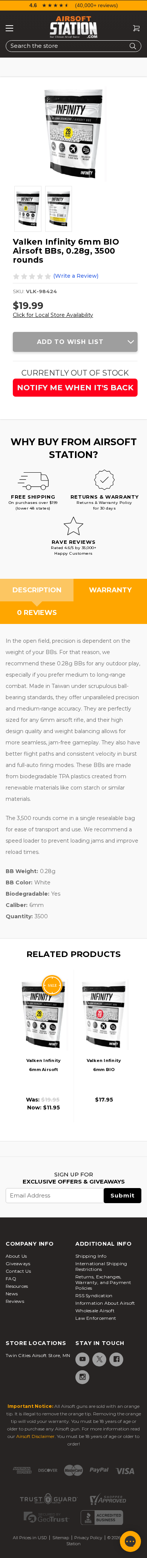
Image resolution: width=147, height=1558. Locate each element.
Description (36, 590)
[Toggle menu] (9, 28)
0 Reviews (37, 613)
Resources (17, 1286)
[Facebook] (116, 1359)
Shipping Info (90, 1256)
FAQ (11, 1278)
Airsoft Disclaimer (35, 1436)
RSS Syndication (94, 1295)
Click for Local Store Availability (53, 315)
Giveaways (18, 1263)
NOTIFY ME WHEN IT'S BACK (75, 387)
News (12, 1293)
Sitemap (60, 1537)
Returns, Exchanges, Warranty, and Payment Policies (103, 1282)
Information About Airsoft (105, 1303)
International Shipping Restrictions (101, 1266)
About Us (16, 1256)
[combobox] (73, 46)
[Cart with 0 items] (133, 28)
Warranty (110, 590)
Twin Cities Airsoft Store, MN (38, 1355)
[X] (99, 1359)
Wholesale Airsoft (95, 1310)
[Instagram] (82, 1377)
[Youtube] (82, 1359)
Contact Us (18, 1271)
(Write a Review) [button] (75, 275)
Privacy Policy (88, 1537)
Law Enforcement (95, 1318)
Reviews (15, 1301)
